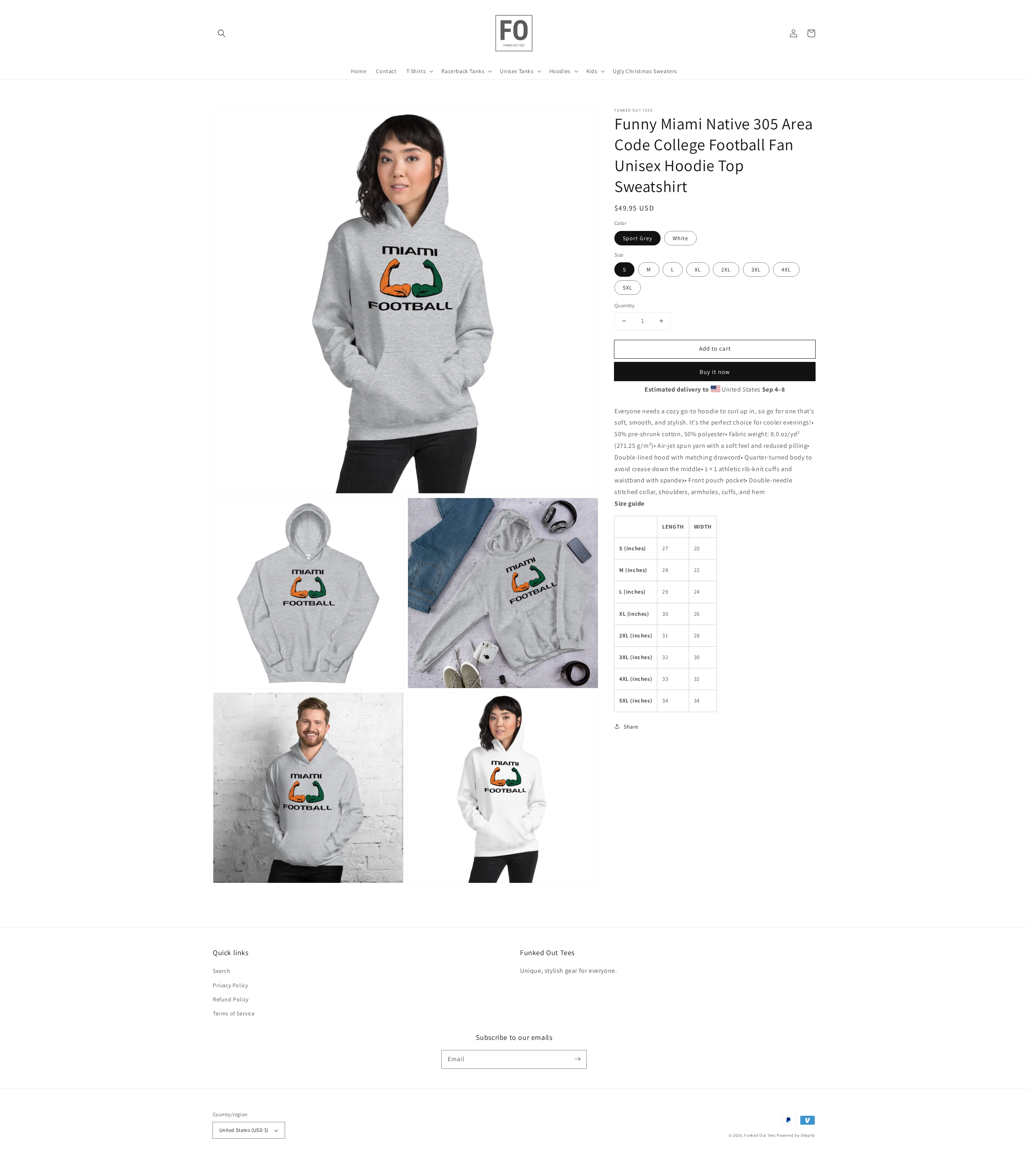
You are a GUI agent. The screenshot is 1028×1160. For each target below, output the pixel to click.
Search (221, 970)
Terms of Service (234, 1013)
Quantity (624, 305)
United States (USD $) (243, 1130)
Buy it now (715, 371)
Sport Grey (637, 237)
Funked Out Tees (760, 1135)
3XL (756, 269)
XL (698, 269)
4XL (786, 269)
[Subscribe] (577, 1059)
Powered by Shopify (796, 1135)
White (680, 237)
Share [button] (631, 726)
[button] (221, 33)
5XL (627, 287)
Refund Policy (231, 999)
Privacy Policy (230, 985)
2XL (726, 269)
